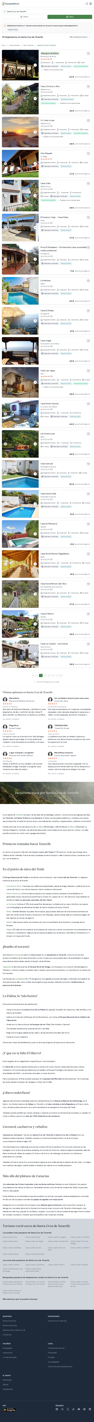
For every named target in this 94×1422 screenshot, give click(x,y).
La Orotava (11, 904)
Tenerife (19, 815)
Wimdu (5, 1384)
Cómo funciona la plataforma (60, 1366)
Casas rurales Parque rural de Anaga (12, 1270)
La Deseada (52, 761)
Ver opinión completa (11, 719)
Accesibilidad (53, 1362)
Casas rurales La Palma (79, 1265)
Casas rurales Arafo (32, 1237)
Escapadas (7, 1348)
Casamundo (8, 1389)
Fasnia (9, 922)
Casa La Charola (9, 734)
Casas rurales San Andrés (34, 1254)
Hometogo (7, 1380)
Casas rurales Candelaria (12, 1248)
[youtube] (78, 1410)
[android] (9, 1410)
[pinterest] (84, 1410)
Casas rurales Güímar (11, 1254)
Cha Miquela (7, 761)
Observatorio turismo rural (14, 1330)
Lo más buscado (10, 1357)
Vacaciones (7, 1352)
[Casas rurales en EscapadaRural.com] (10, 3)
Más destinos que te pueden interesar (20, 1299)
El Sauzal (16, 955)
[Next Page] (57, 675)
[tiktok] (73, 1410)
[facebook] (56, 1410)
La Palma (40, 827)
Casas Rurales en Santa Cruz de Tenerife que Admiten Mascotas (57, 1284)
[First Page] (33, 675)
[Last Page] (60, 675)
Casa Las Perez (53, 734)
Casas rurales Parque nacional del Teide (33, 1270)
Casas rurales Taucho (33, 1248)
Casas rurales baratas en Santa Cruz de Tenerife (12, 1291)
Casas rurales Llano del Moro (56, 1249)
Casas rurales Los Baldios (80, 1248)
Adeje (8, 929)
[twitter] (67, 1410)
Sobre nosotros (9, 1321)
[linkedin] (89, 1410)
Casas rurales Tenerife (11, 1265)
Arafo (8, 911)
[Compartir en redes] (86, 3)
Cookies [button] (51, 1357)
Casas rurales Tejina (10, 1241)
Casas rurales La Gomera (34, 1265)
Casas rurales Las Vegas (34, 1241)
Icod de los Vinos (13, 886)
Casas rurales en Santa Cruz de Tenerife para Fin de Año (79, 1284)
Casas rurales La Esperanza (58, 1241)
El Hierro (71, 827)
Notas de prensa (10, 1325)
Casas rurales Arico (10, 1237)
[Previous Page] (37, 675)
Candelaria (20, 979)
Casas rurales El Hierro (56, 1265)
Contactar (7, 1334)
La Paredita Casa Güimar (57, 707)
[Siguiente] (35, 65)
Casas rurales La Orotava (79, 1237)
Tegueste (7, 967)
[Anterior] (5, 65)
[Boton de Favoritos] (88, 53)
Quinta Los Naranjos (10, 707)
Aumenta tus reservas (57, 1321)
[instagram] (62, 1410)
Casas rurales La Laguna (57, 1237)
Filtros (26, 17)
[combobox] (47, 11)
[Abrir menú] (90, 3)
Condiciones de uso (56, 1348)
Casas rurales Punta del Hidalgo (79, 1242)
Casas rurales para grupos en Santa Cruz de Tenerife (12, 1283)
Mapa (71, 17)
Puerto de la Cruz (13, 893)
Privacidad (52, 1352)
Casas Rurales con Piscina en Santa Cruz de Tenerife (35, 1283)
